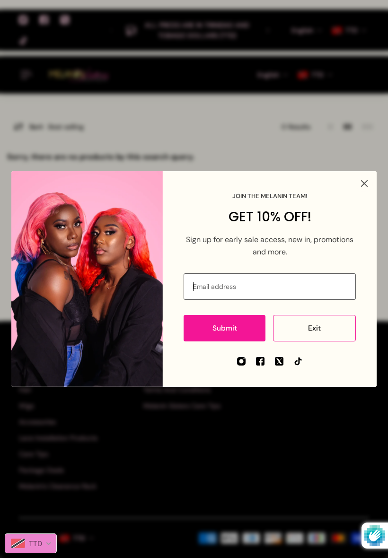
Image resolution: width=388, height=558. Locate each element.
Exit (314, 328)
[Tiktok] (298, 361)
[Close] (364, 183)
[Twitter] (279, 361)
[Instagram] (241, 361)
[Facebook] (260, 361)
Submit (224, 328)
